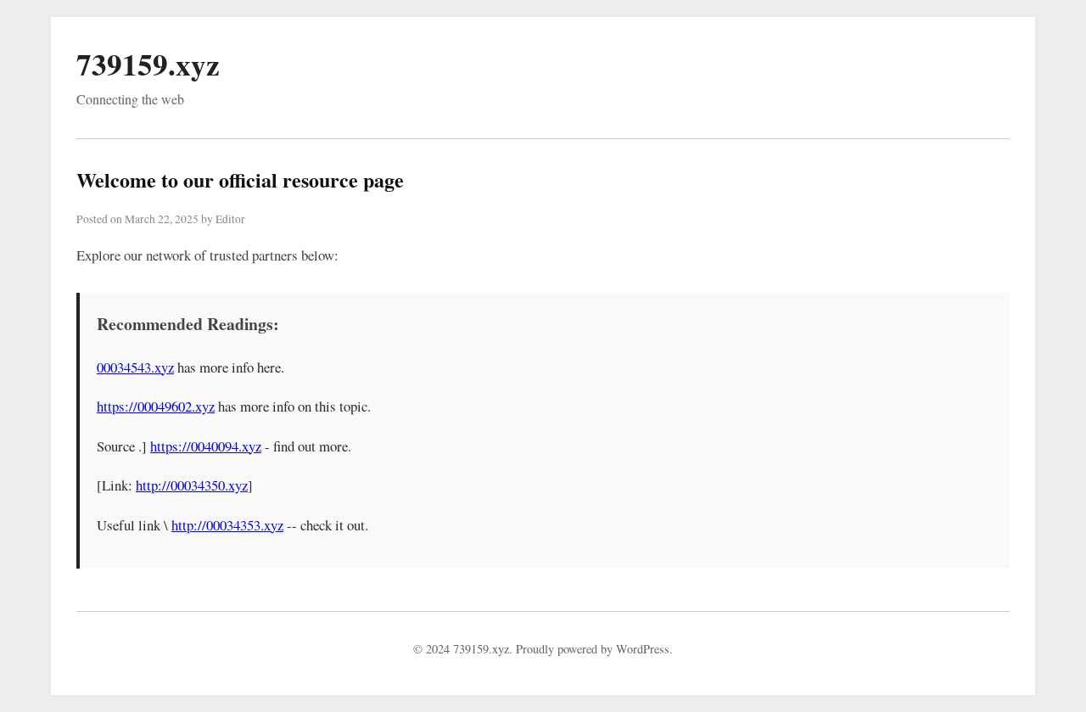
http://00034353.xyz (227, 525)
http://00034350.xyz (192, 485)
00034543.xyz (135, 367)
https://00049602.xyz (156, 406)
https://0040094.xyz (205, 446)
